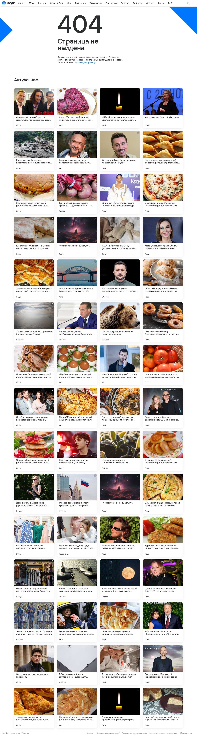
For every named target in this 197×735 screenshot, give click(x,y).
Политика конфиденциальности (134, 733)
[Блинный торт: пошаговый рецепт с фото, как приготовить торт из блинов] (163, 708)
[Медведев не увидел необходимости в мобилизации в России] (77, 322)
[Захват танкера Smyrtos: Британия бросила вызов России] (34, 322)
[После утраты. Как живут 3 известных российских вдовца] (163, 665)
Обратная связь (186, 733)
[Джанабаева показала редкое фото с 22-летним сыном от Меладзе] (163, 579)
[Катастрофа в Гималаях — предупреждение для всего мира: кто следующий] (34, 151)
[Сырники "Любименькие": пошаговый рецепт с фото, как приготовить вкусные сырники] (163, 451)
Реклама (25, 733)
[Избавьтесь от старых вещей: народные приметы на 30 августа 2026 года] (34, 579)
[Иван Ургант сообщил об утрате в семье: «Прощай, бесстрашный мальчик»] (120, 365)
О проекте (90, 733)
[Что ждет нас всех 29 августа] (77, 237)
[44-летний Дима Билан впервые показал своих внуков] (120, 151)
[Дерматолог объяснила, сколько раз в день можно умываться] (120, 665)
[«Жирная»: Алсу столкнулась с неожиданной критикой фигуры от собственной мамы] (120, 194)
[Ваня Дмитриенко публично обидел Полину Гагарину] (77, 451)
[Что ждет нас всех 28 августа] (120, 494)
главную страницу (86, 62)
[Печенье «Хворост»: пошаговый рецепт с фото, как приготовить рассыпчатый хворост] (77, 708)
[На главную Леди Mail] (10, 3)
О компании (15, 733)
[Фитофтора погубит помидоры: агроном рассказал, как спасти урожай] (163, 365)
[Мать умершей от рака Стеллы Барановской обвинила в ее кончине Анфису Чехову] (163, 237)
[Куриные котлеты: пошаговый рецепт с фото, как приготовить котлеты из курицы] (163, 537)
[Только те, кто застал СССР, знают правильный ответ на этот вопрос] (34, 622)
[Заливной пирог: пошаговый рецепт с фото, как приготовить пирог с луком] (34, 194)
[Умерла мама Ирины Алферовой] (163, 108)
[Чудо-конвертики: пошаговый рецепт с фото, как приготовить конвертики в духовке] (163, 151)
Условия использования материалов (163, 733)
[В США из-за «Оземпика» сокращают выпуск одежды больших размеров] (34, 537)
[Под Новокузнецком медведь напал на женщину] (120, 322)
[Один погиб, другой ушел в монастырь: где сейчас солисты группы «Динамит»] (34, 108)
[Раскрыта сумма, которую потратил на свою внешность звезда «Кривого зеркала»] (77, 151)
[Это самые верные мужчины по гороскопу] (34, 665)
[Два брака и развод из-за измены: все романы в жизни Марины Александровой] (34, 408)
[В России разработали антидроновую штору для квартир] (77, 665)
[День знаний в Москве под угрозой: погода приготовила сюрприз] (34, 494)
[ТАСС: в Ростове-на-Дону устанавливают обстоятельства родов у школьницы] (120, 237)
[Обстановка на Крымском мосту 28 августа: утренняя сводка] (77, 279)
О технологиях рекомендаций (108, 733)
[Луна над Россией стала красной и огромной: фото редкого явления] (120, 579)
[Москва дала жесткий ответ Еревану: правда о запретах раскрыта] (77, 494)
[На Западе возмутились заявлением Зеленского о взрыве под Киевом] (120, 279)
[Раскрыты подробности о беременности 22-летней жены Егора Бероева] (163, 408)
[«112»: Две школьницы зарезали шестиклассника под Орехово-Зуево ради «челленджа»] (120, 108)
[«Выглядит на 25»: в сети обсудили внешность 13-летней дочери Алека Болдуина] (163, 622)
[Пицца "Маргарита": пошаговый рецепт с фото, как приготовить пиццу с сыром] (77, 408)
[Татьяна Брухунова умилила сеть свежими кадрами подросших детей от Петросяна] (120, 537)
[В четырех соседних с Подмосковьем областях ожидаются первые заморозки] (120, 451)
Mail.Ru (5, 733)
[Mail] (4, 3)
